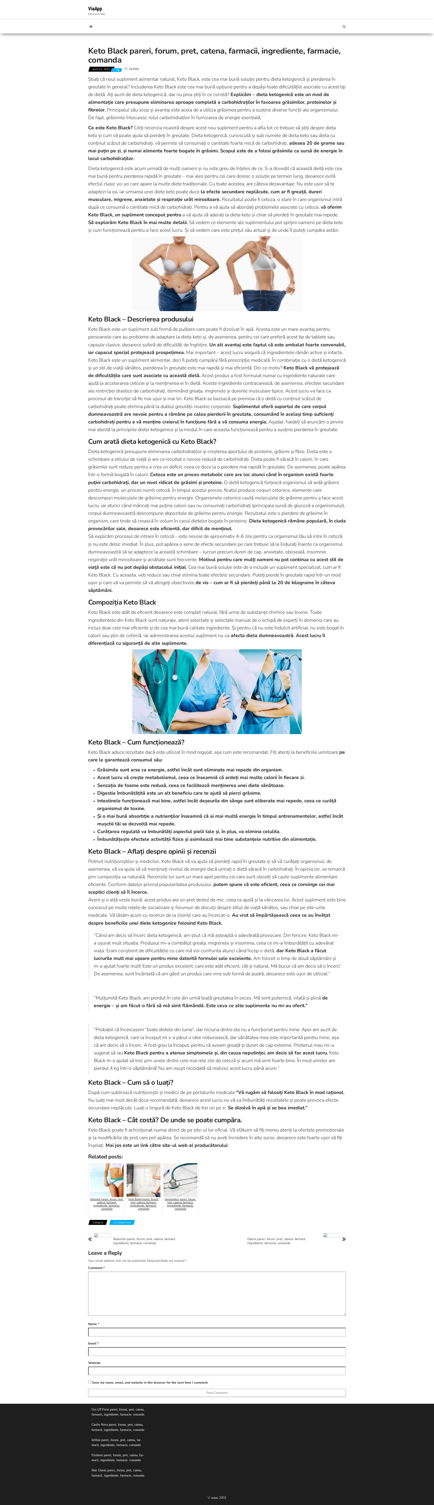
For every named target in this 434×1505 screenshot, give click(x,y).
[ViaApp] (91, 26)
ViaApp (95, 9)
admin (134, 69)
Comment (96, 1268)
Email (93, 1343)
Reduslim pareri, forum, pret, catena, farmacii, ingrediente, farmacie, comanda (144, 1241)
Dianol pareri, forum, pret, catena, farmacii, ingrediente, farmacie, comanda (276, 1241)
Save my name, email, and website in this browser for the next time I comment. (150, 1382)
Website (94, 1363)
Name (93, 1324)
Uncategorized (122, 1222)
